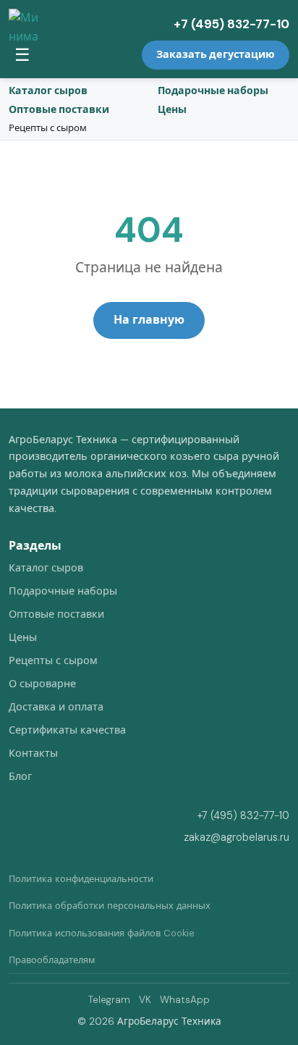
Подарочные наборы (213, 90)
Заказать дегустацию (215, 54)
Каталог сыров (48, 90)
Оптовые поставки (59, 109)
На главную (149, 319)
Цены (172, 109)
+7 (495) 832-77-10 (231, 24)
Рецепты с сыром (48, 128)
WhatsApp (185, 1000)
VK (145, 1000)
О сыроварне (42, 683)
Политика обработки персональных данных (109, 905)
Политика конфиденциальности (81, 879)
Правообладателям (52, 960)
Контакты (33, 753)
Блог (20, 776)
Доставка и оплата (56, 706)
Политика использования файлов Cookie (102, 933)
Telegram (109, 1000)
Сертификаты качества (67, 729)
